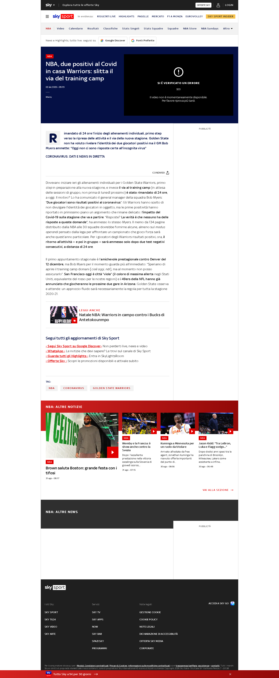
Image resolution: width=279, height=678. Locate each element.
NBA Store (190, 28)
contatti (215, 665)
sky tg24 (50, 619)
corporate (147, 648)
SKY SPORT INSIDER (220, 16)
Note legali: (146, 604)
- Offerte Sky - (56, 361)
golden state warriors (112, 388)
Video (60, 28)
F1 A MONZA (175, 16)
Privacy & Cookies (118, 665)
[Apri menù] (47, 16)
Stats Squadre (153, 28)
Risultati (93, 28)
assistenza (203, 665)
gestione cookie (150, 612)
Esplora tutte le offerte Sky (81, 5)
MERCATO (158, 16)
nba (52, 388)
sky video (51, 626)
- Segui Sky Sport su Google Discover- (74, 346)
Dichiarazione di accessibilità (159, 633)
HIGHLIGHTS (127, 16)
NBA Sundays (210, 28)
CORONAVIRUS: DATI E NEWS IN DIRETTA (75, 156)
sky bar (97, 633)
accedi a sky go (219, 603)
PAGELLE (143, 16)
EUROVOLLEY (194, 16)
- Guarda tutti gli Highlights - (67, 356)
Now (95, 626)
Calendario (76, 28)
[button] (133, 674)
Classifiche (110, 28)
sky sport (51, 612)
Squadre (173, 28)
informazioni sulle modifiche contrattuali (149, 665)
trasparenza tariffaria (186, 665)
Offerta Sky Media (151, 641)
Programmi (99, 648)
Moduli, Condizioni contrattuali (93, 665)
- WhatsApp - (55, 351)
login (229, 5)
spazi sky (98, 641)
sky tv (96, 612)
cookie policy (149, 619)
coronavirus (73, 388)
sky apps (98, 619)
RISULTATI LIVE (106, 16)
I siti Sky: (49, 604)
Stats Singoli (130, 28)
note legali (147, 626)
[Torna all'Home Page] (63, 16)
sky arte (50, 633)
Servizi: (96, 604)
